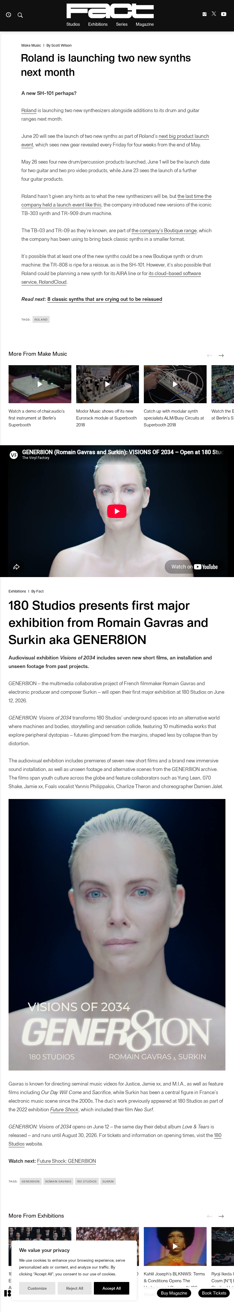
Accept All (111, 1288)
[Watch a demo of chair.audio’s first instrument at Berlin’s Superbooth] (40, 384)
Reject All (74, 1288)
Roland (29, 110)
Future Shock (64, 1109)
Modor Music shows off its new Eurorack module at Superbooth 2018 (106, 417)
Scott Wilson (61, 45)
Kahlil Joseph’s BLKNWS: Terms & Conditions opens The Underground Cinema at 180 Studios (174, 1284)
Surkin (108, 1181)
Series (122, 23)
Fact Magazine (110, 10)
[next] (221, 356)
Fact (40, 591)
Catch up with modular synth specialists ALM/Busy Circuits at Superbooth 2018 (174, 417)
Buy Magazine (174, 1292)
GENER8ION (31, 1181)
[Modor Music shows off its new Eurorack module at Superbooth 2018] (107, 384)
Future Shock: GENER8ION (66, 1161)
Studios (73, 23)
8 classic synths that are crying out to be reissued (104, 299)
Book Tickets (214, 1292)
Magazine (145, 23)
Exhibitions (98, 23)
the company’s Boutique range (164, 230)
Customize (37, 1288)
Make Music (31, 45)
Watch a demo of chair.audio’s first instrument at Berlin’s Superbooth (36, 417)
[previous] (210, 356)
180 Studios (87, 1181)
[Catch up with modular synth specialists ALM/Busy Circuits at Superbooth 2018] (175, 384)
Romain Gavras (58, 1181)
